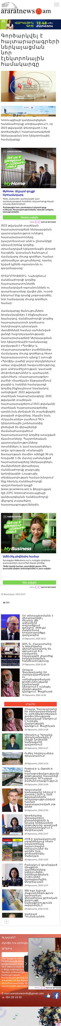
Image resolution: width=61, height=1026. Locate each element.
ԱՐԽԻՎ (7, 948)
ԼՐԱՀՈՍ (30, 704)
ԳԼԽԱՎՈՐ (9, 937)
